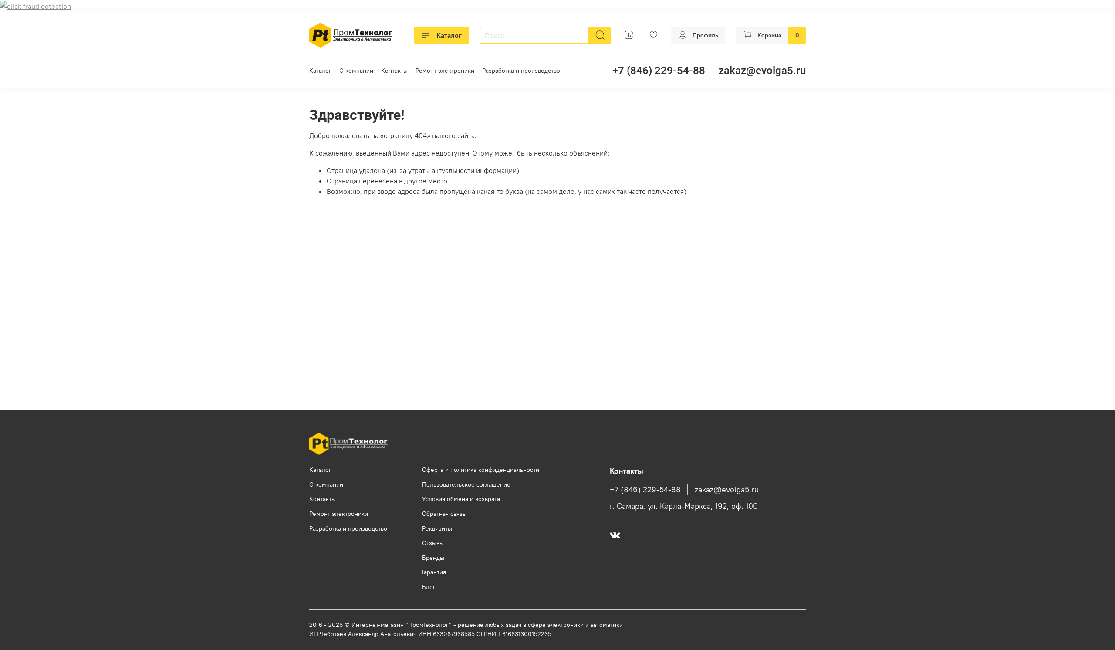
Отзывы (433, 543)
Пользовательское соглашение (466, 484)
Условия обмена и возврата (461, 499)
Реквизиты (437, 528)
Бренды (433, 558)
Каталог (449, 35)
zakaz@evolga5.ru (762, 70)
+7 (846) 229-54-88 (658, 70)
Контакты (394, 70)
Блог (429, 587)
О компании (356, 70)
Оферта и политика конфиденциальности (480, 470)
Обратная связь (444, 514)
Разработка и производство (521, 70)
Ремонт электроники (445, 70)
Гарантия (434, 572)
